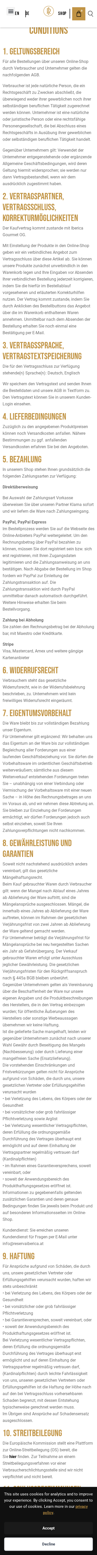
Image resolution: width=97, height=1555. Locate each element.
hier (13, 1456)
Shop (62, 13)
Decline (48, 1544)
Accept (48, 1528)
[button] (10, 11)
